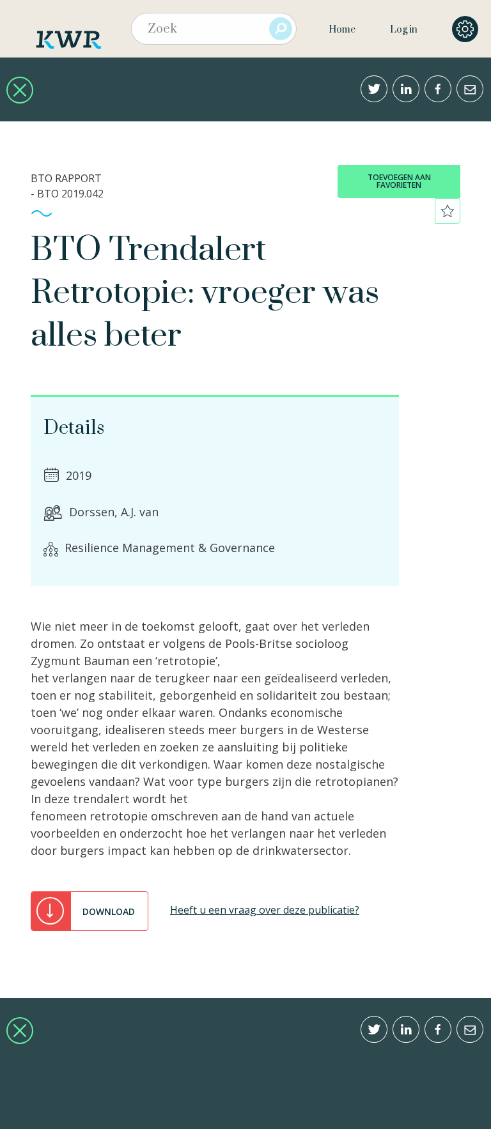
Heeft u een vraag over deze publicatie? (264, 910)
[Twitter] (374, 88)
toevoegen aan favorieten (399, 181)
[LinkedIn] (406, 88)
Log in (403, 30)
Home (342, 30)
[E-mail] (469, 88)
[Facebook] (438, 88)
